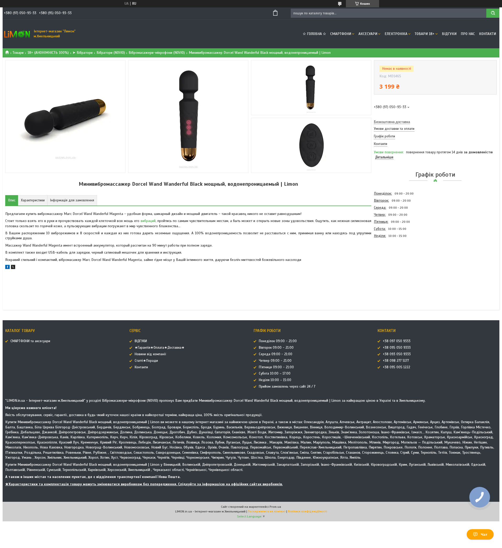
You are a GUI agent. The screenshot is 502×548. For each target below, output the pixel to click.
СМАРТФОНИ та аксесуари (30, 341)
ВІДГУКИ (449, 34)
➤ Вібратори (82, 52)
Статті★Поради (146, 361)
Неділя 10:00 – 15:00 (275, 380)
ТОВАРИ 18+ (425, 34)
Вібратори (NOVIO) (110, 52)
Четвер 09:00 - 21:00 (275, 361)
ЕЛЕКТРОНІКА (396, 34)
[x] (13, 268)
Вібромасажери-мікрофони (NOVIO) (157, 52)
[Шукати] (492, 13)
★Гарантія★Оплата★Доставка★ (160, 348)
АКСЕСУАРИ (367, 34)
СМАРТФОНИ (340, 34)
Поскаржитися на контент (267, 511)
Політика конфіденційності (307, 511)
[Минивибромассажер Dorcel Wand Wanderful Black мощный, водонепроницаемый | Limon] (392, 267)
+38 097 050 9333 (396, 341)
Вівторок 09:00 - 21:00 (276, 348)
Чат (484, 534)
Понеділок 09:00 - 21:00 (278, 341)
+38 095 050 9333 (397, 348)
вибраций (148, 221)
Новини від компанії (150, 354)
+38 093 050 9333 (397, 354)
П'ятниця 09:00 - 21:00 (276, 367)
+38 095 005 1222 (396, 367)
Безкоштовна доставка (392, 122)
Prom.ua (275, 507)
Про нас (468, 34)
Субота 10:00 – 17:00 (274, 373)
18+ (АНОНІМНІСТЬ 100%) (48, 52)
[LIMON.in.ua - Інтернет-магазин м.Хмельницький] (17, 34)
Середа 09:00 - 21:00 (275, 354)
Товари (18, 52)
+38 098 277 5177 (396, 361)
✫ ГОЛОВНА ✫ (314, 34)
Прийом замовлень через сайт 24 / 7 (287, 386)
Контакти (487, 34)
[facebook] (7, 268)
